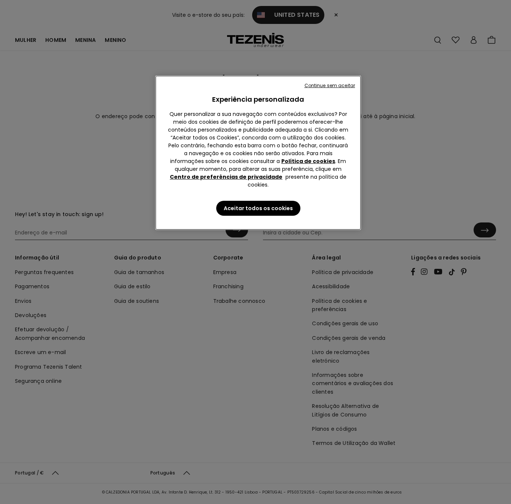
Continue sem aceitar (330, 85)
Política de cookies (308, 161)
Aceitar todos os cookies (258, 208)
